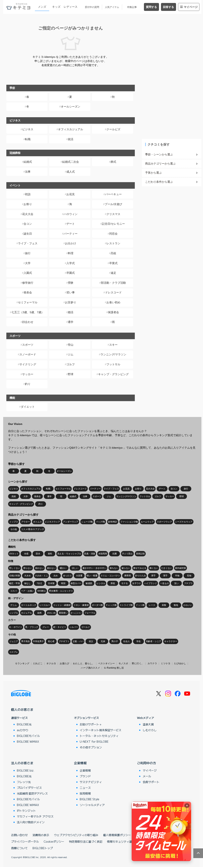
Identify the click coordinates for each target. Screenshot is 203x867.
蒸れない (39, 568)
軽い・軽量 (92, 575)
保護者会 (113, 312)
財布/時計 (112, 522)
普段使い (63, 613)
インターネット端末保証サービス (100, 730)
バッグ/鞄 (100, 522)
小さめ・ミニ (41, 575)
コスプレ (13, 652)
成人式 (70, 171)
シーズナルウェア (183, 522)
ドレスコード (113, 292)
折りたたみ (140, 575)
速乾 (50, 553)
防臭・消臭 (89, 553)
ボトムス (37, 522)
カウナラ (152, 663)
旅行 (28, 253)
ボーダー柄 (97, 605)
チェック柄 (111, 605)
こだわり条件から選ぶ (159, 181)
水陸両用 (102, 553)
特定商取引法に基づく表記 (85, 841)
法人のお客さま (22, 762)
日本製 (51, 583)
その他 (13, 529)
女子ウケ (136, 583)
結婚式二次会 (70, 161)
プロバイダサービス (29, 788)
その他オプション (91, 747)
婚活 (70, 312)
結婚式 (28, 161)
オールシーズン (70, 106)
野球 (70, 374)
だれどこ (38, 663)
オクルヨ (51, 663)
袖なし (27, 583)
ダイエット (28, 406)
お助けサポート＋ (91, 724)
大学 (28, 263)
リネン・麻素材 (81, 605)
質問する (151, 7)
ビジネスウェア (52, 522)
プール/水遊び (113, 204)
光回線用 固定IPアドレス (32, 793)
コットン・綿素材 (62, 605)
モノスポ (123, 663)
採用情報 (85, 793)
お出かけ (70, 243)
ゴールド (85, 627)
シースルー (44, 605)
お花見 (70, 194)
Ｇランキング (22, 663)
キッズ (56, 6)
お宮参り (70, 302)
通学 (70, 322)
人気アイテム (112, 7)
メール (147, 776)
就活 (70, 139)
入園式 (28, 272)
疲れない (51, 568)
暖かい (63, 568)
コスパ (13, 591)
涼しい (75, 568)
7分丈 (39, 583)
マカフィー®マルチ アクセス (35, 816)
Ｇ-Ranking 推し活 (114, 667)
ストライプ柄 (126, 605)
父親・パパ (78, 641)
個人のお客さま (22, 709)
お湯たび (64, 663)
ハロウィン (71, 214)
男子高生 (25, 641)
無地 (176, 605)
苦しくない (14, 568)
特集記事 (132, 7)
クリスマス (113, 214)
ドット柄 (140, 605)
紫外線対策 (180, 568)
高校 (113, 253)
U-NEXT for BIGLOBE (94, 741)
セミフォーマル (27, 302)
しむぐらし (150, 730)
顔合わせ (27, 322)
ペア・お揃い (27, 591)
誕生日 (28, 233)
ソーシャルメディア (92, 805)
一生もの (164, 583)
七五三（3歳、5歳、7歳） (27, 312)
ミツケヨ (165, 663)
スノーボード (27, 354)
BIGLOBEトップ (43, 848)
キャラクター (170, 641)
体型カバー (76, 583)
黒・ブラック (31, 627)
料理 (70, 253)
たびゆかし (180, 663)
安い (176, 583)
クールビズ (113, 129)
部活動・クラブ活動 (113, 282)
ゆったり (67, 575)
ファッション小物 (129, 522)
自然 (39, 613)
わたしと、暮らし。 (83, 663)
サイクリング (27, 364)
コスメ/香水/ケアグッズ (32, 529)
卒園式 (70, 272)
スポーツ (27, 344)
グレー (45, 627)
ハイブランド (150, 583)
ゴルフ (70, 364)
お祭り (28, 204)
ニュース (85, 788)
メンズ (42, 6)
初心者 (51, 641)
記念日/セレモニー (113, 223)
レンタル (101, 583)
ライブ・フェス (27, 243)
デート (70, 223)
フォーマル (89, 613)
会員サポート (151, 782)
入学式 (70, 263)
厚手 (153, 575)
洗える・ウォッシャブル (69, 553)
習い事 (70, 292)
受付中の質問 (92, 7)
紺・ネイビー (59, 627)
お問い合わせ (19, 835)
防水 (38, 553)
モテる (124, 583)
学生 (138, 641)
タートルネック (28, 605)
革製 (164, 605)
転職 (28, 139)
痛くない (153, 568)
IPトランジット (26, 811)
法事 (28, 171)
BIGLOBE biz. (25, 770)
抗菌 (114, 553)
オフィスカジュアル (70, 129)
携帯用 (127, 575)
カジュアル (26, 613)
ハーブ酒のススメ (90, 667)
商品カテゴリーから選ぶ (160, 163)
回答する (168, 7)
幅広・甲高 (14, 583)
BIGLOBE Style (89, 799)
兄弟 (103, 641)
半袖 (177, 575)
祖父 (91, 641)
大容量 (79, 575)
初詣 (28, 194)
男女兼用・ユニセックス (61, 591)
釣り (28, 383)
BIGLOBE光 (24, 724)
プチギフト (64, 641)
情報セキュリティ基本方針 (123, 841)
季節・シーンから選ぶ (159, 154)
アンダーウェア (70, 522)
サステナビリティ (91, 782)
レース (152, 605)
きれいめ (51, 613)
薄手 (165, 575)
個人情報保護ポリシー (117, 835)
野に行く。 (138, 663)
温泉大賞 (148, 724)
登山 (70, 344)
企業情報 (80, 762)
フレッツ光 (24, 782)
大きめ (27, 575)
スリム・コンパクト (110, 575)
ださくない (166, 568)
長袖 (189, 575)
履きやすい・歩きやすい (94, 568)
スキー (113, 344)
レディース (71, 6)
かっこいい (76, 613)
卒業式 (113, 263)
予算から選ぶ (153, 172)
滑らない (27, 568)
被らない (126, 568)
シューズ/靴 (87, 522)
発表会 (28, 292)
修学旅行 (27, 282)
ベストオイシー (106, 663)
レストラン (113, 243)
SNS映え (41, 591)
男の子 (114, 641)
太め (55, 575)
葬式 (113, 161)
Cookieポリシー (54, 841)
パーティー (71, 233)
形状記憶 (140, 553)
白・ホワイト (15, 627)
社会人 (126, 641)
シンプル (13, 613)
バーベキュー (113, 194)
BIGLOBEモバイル (28, 736)
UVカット (14, 553)
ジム (70, 354)
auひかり (22, 730)
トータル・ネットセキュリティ (99, 736)
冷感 (26, 553)
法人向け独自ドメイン (31, 822)
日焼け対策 (14, 575)
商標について (19, 848)
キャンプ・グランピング (113, 374)
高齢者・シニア (153, 641)
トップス (13, 522)
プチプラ (188, 583)
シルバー (73, 627)
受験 (70, 282)
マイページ (191, 7)
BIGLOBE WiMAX (28, 741)
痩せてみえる (139, 568)
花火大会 (27, 214)
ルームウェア (147, 522)
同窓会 (113, 233)
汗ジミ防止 (127, 553)
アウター (25, 522)
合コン (28, 223)
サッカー (27, 374)
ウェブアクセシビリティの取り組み (76, 835)
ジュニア (13, 641)
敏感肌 (89, 583)
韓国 (63, 583)
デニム (13, 605)
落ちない (114, 568)
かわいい (187, 605)
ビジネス (27, 129)
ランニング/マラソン (113, 354)
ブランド (85, 776)
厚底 (113, 583)
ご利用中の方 (146, 762)
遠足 (113, 272)
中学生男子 (38, 641)
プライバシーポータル (25, 841)
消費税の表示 (41, 835)
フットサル (113, 364)
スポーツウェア (164, 522)
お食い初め (113, 302)
